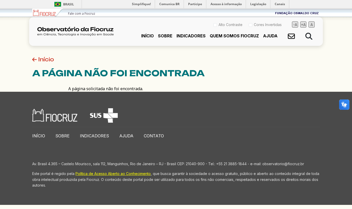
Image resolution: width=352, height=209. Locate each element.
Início (147, 35)
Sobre (165, 35)
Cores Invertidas (268, 24)
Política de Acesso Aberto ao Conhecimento (113, 173)
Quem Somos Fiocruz (234, 35)
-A (295, 24)
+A (303, 24)
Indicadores (191, 35)
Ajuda (270, 35)
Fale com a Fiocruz (81, 13)
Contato (154, 135)
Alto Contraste (230, 24)
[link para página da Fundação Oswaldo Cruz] (297, 13)
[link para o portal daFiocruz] (47, 13)
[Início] (77, 31)
